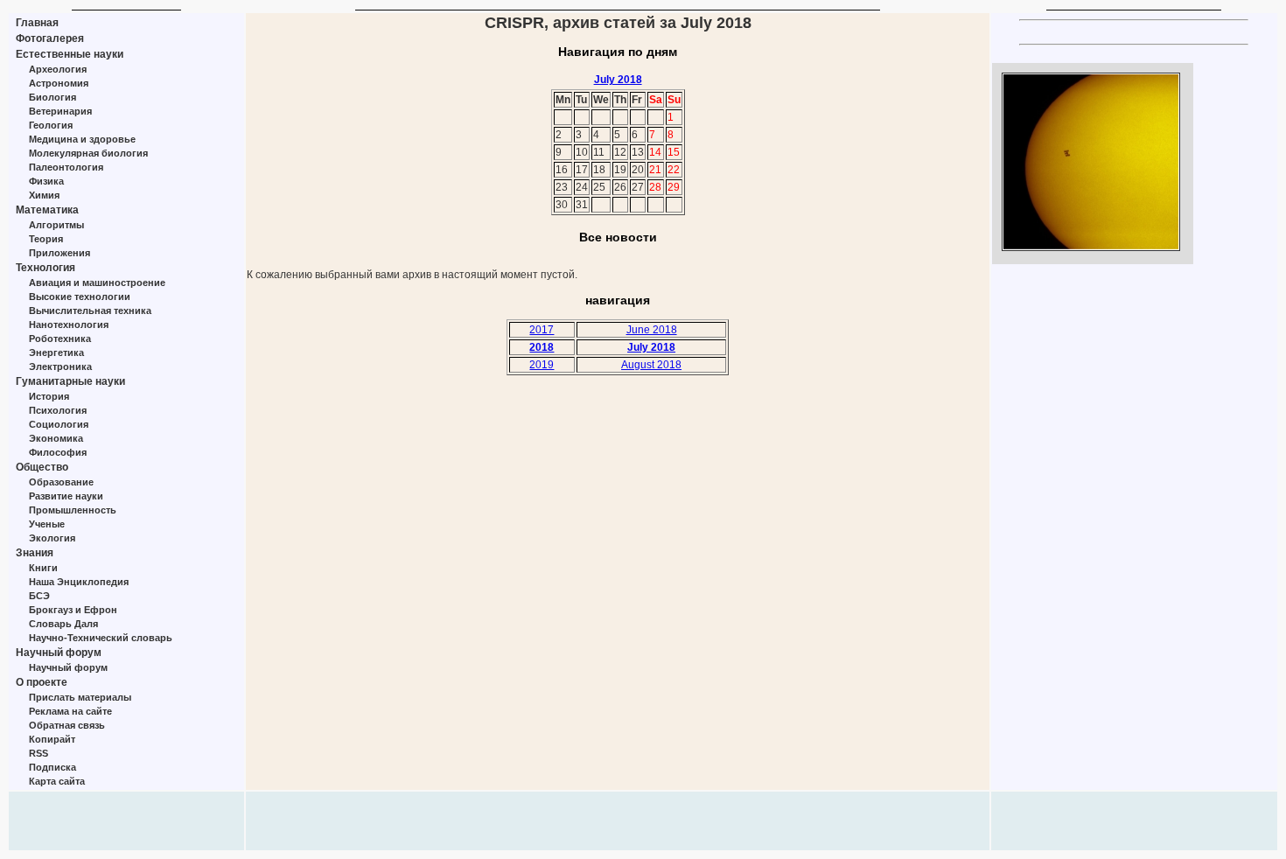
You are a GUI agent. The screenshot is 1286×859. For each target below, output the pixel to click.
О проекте (41, 682)
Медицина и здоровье (82, 139)
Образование (61, 482)
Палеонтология (66, 167)
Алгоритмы (56, 225)
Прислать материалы (80, 697)
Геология (51, 125)
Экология (52, 538)
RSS (38, 753)
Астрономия (58, 83)
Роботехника (60, 338)
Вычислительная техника (90, 310)
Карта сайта (57, 781)
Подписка (52, 767)
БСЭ (39, 595)
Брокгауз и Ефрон (73, 609)
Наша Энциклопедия (79, 581)
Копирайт (52, 739)
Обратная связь (67, 725)
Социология (58, 424)
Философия (58, 452)
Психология (58, 410)
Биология (52, 97)
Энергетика (56, 352)
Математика (47, 210)
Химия (44, 195)
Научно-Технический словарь (100, 637)
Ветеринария (60, 111)
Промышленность (72, 510)
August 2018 (651, 365)
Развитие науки (66, 496)
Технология (45, 268)
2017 (541, 330)
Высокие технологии (79, 296)
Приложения (59, 253)
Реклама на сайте (70, 711)
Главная (37, 23)
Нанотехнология (68, 324)
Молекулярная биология (88, 153)
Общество (42, 467)
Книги (43, 567)
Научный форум (58, 652)
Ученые (47, 524)
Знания (34, 553)
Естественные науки (69, 54)
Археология (58, 69)
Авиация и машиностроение (97, 282)
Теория (46, 239)
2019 (541, 365)
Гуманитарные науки (70, 381)
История (49, 396)
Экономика (56, 438)
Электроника (60, 366)
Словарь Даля (63, 623)
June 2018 (651, 330)
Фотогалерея (50, 38)
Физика (46, 181)
